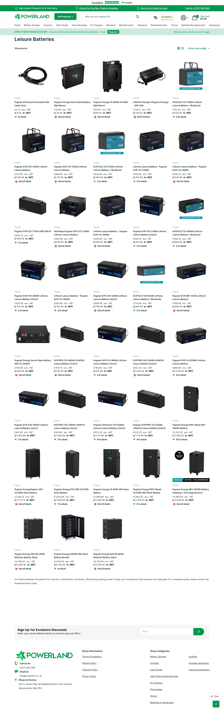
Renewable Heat (159, 25)
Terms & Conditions (91, 656)
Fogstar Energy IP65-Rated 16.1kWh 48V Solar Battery (147, 491)
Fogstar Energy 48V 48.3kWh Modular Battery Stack (29, 556)
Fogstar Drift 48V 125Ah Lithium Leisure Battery (189, 297)
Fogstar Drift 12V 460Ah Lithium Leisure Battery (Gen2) (110, 362)
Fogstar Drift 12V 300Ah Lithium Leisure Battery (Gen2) (31, 297)
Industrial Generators (199, 669)
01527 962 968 (27, 667)
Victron (174, 25)
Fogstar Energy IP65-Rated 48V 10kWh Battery (188, 426)
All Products (64, 16)
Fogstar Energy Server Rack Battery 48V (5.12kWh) (32, 362)
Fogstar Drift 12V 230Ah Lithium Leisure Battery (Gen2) (149, 233)
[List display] (182, 48)
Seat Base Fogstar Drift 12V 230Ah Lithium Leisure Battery (71, 233)
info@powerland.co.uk (31, 675)
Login (207, 32)
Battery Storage (32, 25)
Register (113, 32)
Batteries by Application (162, 702)
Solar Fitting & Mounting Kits (164, 676)
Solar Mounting (79, 25)
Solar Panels (62, 25)
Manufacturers (126, 25)
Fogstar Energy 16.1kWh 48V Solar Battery (111, 491)
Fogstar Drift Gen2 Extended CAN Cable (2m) (31, 104)
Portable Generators (199, 663)
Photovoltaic (156, 689)
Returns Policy (89, 663)
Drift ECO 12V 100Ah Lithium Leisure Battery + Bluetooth (187, 104)
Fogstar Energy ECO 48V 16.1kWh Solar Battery (71, 491)
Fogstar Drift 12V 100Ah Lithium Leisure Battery (30, 168)
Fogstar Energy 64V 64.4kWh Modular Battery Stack (108, 556)
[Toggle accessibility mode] (155, 17)
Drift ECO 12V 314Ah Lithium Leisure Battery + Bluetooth (108, 168)
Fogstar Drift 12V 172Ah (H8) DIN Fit (32, 231)
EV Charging (156, 683)
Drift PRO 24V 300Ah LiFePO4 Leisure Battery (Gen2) (148, 362)
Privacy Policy (89, 676)
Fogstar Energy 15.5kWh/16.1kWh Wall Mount (110, 104)
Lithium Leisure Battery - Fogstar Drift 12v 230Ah (150, 168)
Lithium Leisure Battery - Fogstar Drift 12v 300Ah (110, 233)
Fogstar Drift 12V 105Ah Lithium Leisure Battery (70, 168)
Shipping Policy (90, 669)
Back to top (216, 704)
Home (17, 25)
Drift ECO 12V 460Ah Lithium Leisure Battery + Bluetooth (187, 233)
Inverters (47, 25)
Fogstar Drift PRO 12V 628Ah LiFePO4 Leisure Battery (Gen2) (149, 426)
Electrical (110, 25)
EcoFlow (193, 656)
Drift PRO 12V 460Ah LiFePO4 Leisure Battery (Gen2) (69, 362)
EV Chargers (96, 25)
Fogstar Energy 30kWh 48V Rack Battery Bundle (71, 556)
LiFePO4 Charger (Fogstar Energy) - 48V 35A (151, 104)
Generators (214, 25)
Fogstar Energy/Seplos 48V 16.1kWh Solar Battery (28, 491)
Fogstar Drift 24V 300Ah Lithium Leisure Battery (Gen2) (31, 426)
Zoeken (137, 16)
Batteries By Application (193, 25)
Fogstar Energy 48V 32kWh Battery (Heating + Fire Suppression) (190, 491)
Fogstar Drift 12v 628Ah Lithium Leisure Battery (188, 362)
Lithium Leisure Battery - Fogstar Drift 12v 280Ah (189, 168)
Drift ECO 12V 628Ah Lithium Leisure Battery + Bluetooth (148, 297)
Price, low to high (197, 48)
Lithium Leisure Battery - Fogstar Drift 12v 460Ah (71, 297)
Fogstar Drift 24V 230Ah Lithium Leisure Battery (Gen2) (110, 297)
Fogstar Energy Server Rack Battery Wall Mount (72, 104)
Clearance (142, 25)
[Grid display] (178, 48)
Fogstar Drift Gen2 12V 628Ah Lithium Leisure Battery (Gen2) (109, 426)
